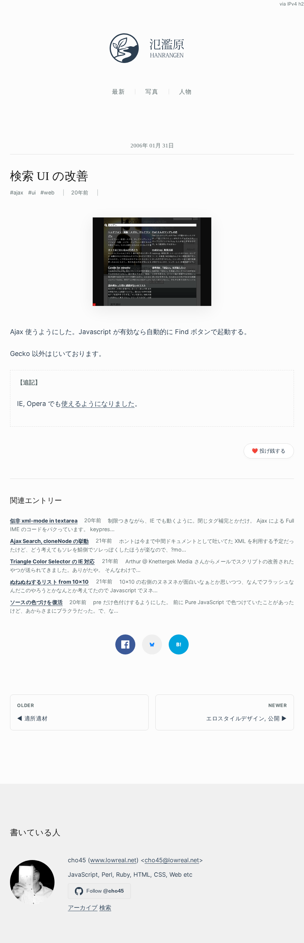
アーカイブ (83, 907)
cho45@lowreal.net (172, 860)
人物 (185, 91)
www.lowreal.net (113, 860)
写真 (151, 91)
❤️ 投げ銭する (268, 451)
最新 (118, 91)
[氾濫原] (152, 48)
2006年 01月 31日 (152, 145)
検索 (105, 907)
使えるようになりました (98, 403)
